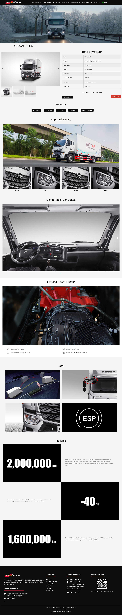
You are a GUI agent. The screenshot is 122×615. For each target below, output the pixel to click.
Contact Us (97, 2)
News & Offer (74, 2)
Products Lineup (47, 2)
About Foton (36, 2)
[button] (2, 69)
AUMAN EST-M (23, 46)
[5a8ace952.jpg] (30, 69)
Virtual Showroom (87, 2)
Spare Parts (65, 2)
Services (58, 2)
